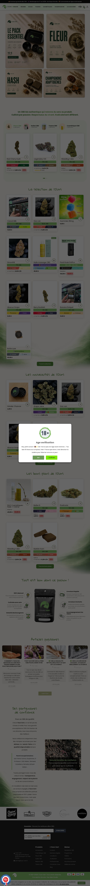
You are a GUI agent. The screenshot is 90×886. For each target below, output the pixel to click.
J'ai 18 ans (51, 457)
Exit (38, 458)
